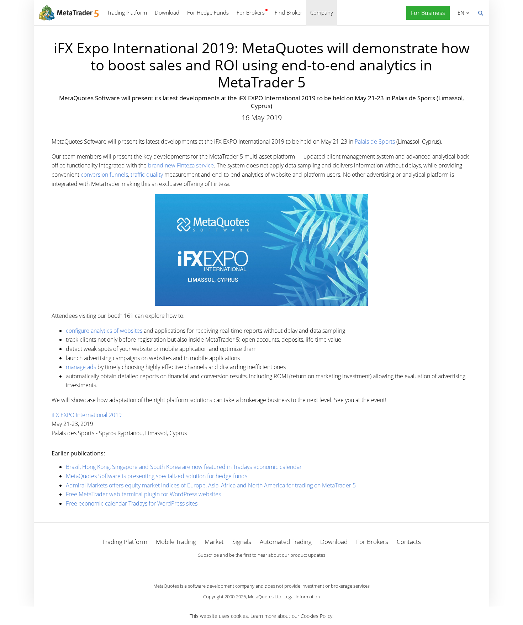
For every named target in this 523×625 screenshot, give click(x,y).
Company (321, 12)
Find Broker (288, 12)
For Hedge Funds (208, 12)
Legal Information (302, 596)
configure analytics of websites (104, 331)
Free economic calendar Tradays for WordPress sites (131, 503)
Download (167, 12)
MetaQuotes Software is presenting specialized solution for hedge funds (156, 476)
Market (214, 542)
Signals (241, 542)
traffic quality (147, 174)
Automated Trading (286, 542)
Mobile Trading (176, 542)
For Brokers (251, 12)
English (459, 12)
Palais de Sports (375, 141)
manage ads (81, 367)
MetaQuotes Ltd (264, 596)
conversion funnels (104, 174)
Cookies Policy (316, 616)
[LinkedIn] (261, 567)
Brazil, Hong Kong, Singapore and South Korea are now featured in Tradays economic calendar (184, 467)
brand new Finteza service (181, 165)
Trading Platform (127, 12)
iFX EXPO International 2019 (87, 415)
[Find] (480, 12)
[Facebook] (250, 567)
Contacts (409, 542)
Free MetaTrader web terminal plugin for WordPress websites (143, 494)
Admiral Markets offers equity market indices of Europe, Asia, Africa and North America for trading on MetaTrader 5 (211, 485)
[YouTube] (273, 567)
